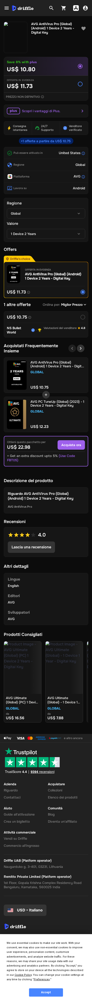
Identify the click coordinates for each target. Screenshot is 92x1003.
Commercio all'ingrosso (21, 845)
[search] (51, 8)
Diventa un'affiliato (62, 821)
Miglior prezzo (72, 304)
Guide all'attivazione (19, 814)
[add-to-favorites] (83, 28)
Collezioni (55, 790)
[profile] (85, 8)
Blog (51, 814)
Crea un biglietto (17, 821)
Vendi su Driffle (15, 838)
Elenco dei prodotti (62, 797)
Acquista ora (71, 445)
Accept (46, 992)
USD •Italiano (30, 910)
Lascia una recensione (31, 547)
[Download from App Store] (76, 8)
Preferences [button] (42, 979)
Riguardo (11, 790)
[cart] (63, 8)
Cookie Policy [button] (23, 974)
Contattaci (12, 797)
